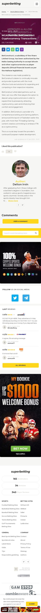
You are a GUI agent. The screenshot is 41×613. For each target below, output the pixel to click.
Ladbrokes (24, 523)
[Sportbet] (20, 471)
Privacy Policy (25, 544)
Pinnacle (23, 516)
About (22, 540)
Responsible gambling (10, 555)
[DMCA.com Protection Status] (23, 576)
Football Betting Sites (10, 505)
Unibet (23, 520)
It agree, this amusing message (14, 338)
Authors (23, 555)
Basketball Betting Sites (10, 509)
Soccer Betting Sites (9, 516)
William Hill (24, 505)
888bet (23, 509)
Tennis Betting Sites (9, 520)
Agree (32, 604)
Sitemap (23, 551)
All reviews (21, 365)
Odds (4, 547)
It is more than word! (10, 353)
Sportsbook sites (8, 540)
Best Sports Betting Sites (11, 536)
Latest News (6, 544)
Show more (13, 201)
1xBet (22, 512)
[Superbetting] (20, 3)
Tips (3, 551)
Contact (23, 536)
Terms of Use (25, 547)
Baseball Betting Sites (10, 512)
